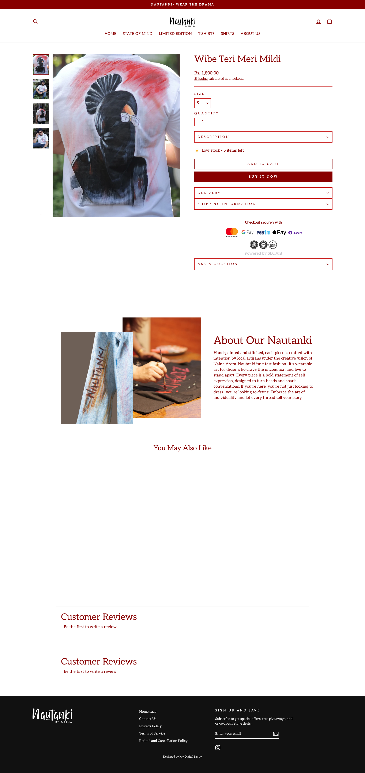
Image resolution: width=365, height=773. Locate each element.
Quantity (206, 113)
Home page (147, 712)
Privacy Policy (150, 726)
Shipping (201, 79)
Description (213, 137)
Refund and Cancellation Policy (163, 741)
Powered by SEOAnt (263, 253)
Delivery (209, 193)
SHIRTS (227, 34)
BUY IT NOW (263, 176)
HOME (110, 34)
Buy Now (68, 565)
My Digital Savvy (191, 756)
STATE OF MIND (138, 34)
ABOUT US (250, 34)
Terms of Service (152, 733)
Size (199, 94)
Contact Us (147, 719)
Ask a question (218, 264)
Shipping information (227, 204)
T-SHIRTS (206, 34)
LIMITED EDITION (175, 34)
